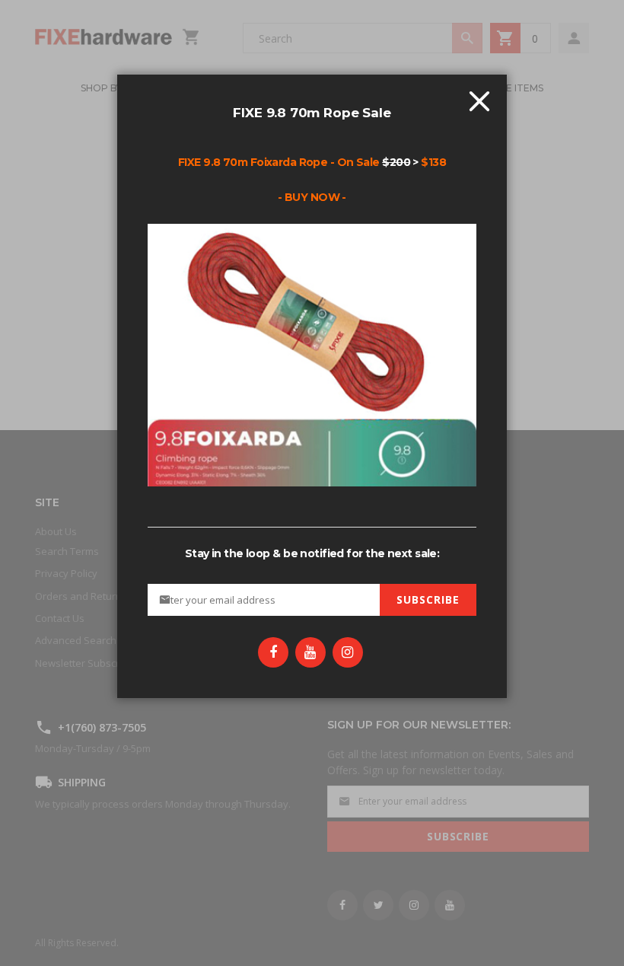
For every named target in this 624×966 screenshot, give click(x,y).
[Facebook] (273, 652)
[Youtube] (310, 652)
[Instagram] (348, 652)
